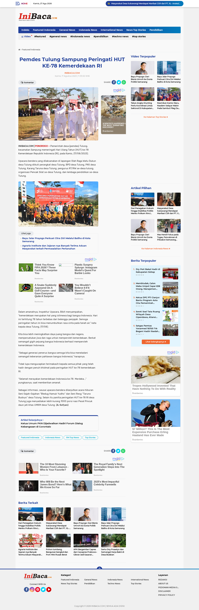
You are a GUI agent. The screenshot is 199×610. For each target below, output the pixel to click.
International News (112, 30)
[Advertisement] (124, 17)
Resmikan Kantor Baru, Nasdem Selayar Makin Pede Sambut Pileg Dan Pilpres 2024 (168, 106)
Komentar (29, 82)
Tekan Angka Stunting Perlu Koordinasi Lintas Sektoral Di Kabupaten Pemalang (142, 106)
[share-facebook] (114, 82)
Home (24, 3)
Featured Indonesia (44, 30)
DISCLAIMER (164, 591)
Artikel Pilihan (141, 188)
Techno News (121, 36)
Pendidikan (156, 30)
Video (27, 36)
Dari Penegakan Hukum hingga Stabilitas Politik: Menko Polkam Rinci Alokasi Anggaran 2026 (142, 211)
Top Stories (140, 36)
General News (67, 30)
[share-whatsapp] (124, 82)
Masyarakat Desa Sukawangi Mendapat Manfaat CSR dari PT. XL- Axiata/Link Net (146, 3)
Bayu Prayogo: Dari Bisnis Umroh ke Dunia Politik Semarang (141, 79)
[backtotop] (99, 569)
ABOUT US (163, 583)
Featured (41, 36)
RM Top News (72, 437)
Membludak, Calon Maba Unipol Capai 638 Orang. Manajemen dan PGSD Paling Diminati (148, 286)
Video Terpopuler (143, 56)
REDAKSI (162, 579)
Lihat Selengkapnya (155, 342)
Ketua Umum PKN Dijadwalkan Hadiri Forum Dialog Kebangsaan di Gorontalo (52, 425)
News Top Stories (136, 30)
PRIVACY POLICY (166, 595)
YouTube (51, 593)
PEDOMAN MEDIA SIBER (169, 587)
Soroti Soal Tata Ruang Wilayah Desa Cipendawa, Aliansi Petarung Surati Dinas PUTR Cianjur (148, 314)
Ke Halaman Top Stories (155, 117)
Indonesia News (88, 30)
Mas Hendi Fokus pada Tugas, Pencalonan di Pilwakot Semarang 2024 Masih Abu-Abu (167, 237)
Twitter (45, 593)
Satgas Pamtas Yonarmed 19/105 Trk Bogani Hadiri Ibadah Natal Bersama (147, 328)
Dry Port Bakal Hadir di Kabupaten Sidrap (148, 270)
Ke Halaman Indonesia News (155, 248)
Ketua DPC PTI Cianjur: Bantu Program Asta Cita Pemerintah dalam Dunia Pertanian (148, 300)
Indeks (25, 30)
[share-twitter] (119, 82)
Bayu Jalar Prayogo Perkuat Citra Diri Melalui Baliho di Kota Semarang (168, 79)
